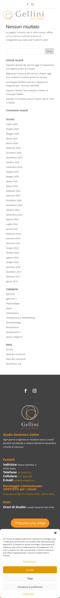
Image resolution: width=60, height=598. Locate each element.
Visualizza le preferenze (30, 586)
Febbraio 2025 (13, 190)
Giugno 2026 (12, 128)
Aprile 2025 (12, 181)
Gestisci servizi (29, 561)
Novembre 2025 (14, 157)
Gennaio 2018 (13, 267)
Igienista (10, 293)
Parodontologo (13, 322)
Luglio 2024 (12, 224)
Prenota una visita (30, 522)
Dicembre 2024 (14, 200)
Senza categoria (14, 336)
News (9, 308)
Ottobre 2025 (13, 162)
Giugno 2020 (12, 262)
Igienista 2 (11, 298)
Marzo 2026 (12, 143)
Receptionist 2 (13, 332)
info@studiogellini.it (24, 480)
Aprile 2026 (12, 138)
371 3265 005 (25, 476)
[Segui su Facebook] (27, 4)
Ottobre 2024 (13, 209)
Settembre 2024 (14, 214)
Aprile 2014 (12, 281)
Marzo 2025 (12, 186)
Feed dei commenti (16, 359)
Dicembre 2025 (14, 152)
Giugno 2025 (12, 171)
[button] (55, 532)
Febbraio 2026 (13, 147)
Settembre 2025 (14, 167)
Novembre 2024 (14, 205)
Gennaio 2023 (13, 243)
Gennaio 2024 (13, 238)
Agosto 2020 (12, 257)
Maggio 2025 (12, 176)
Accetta (30, 569)
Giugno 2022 (12, 247)
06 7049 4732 (24, 472)
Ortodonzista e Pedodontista (20, 317)
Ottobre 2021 (13, 252)
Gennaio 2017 (13, 276)
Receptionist (12, 327)
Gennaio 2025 (13, 195)
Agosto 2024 (12, 219)
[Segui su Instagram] (32, 4)
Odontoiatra (12, 313)
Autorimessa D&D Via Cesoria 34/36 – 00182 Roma (28, 494)
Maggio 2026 (12, 133)
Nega (30, 578)
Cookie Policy (28, 593)
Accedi (9, 349)
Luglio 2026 (12, 124)
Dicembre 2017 (14, 271)
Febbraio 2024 (13, 233)
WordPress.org (13, 363)
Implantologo (13, 303)
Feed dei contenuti (15, 354)
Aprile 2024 (12, 228)
